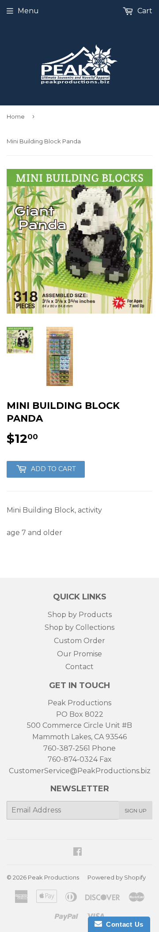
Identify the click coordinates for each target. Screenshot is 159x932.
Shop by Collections (79, 627)
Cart (144, 11)
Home (16, 116)
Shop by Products (80, 614)
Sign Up (136, 810)
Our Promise (79, 654)
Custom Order (79, 640)
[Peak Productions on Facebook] (77, 852)
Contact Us (123, 924)
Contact (79, 667)
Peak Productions (53, 877)
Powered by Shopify (116, 877)
